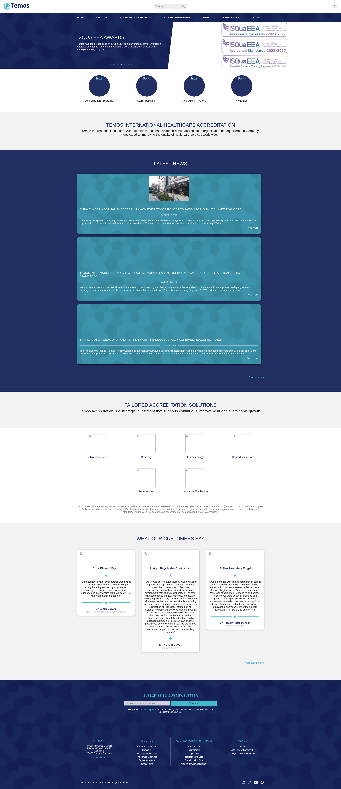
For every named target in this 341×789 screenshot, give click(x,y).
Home (80, 17)
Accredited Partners (176, 17)
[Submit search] (183, 6)
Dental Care (194, 750)
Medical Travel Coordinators (194, 764)
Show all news (256, 377)
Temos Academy (231, 17)
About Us (101, 17)
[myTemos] (334, 6)
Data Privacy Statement (242, 750)
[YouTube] (256, 783)
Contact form (99, 758)
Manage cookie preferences (242, 753)
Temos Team (147, 764)
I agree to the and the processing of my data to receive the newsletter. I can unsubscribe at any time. (172, 710)
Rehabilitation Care (194, 760)
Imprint (241, 746)
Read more (252, 227)
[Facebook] (262, 782)
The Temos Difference (146, 757)
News (206, 17)
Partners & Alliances (146, 746)
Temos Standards (147, 760)
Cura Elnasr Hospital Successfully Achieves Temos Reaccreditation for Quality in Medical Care (160, 209)
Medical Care (194, 746)
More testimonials (254, 662)
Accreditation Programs (135, 17)
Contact (258, 17)
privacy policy (149, 709)
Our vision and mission (147, 753)
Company (146, 750)
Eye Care (194, 753)
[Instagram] (250, 782)
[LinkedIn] (244, 782)
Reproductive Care (194, 757)
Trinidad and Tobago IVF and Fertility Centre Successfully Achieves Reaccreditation (151, 339)
